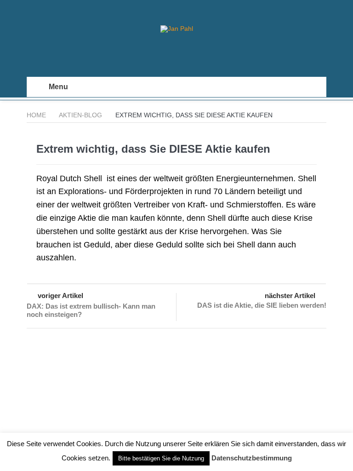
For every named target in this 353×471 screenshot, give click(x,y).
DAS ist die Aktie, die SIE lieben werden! (261, 305)
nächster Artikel (290, 295)
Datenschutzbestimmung (251, 458)
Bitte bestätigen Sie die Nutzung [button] (161, 458)
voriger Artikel (60, 295)
